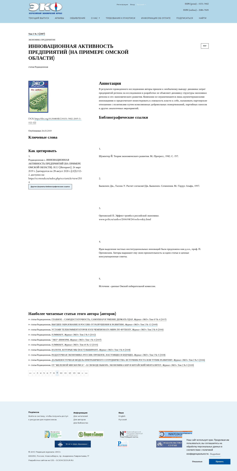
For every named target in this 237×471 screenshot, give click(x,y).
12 (70, 373)
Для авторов (80, 419)
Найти (202, 18)
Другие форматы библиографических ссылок (50, 187)
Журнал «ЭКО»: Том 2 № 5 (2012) (80, 334)
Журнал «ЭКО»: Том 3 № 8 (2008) (114, 349)
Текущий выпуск (39, 18)
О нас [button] (94, 18)
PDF (204, 46)
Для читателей (81, 416)
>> (86, 373)
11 (65, 373)
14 (78, 373)
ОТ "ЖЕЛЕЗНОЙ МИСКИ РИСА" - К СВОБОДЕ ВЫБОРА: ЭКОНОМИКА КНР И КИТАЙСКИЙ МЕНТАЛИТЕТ (107, 365)
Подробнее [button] (215, 454)
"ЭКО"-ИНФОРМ (60, 339)
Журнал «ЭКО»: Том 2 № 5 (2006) (189, 360)
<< (30, 373)
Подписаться (184, 18)
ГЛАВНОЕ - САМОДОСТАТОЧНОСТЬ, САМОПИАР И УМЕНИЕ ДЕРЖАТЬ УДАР (92, 319)
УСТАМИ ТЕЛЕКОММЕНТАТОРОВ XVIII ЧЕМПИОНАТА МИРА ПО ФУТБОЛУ (92, 329)
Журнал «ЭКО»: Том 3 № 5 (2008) (149, 355)
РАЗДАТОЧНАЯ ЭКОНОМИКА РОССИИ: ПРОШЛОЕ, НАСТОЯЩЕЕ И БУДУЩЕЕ (92, 355)
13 (74, 373)
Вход (132, 4)
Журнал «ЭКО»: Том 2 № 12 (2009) (141, 324)
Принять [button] (220, 461)
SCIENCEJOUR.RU (65, 460)
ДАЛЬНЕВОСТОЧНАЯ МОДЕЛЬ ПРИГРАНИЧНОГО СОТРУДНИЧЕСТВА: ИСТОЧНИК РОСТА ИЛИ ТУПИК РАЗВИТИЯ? (112, 360)
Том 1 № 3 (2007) (36, 34)
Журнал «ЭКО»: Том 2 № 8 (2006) (147, 329)
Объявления (77, 18)
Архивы (59, 18)
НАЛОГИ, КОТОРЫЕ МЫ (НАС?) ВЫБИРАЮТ (75, 349)
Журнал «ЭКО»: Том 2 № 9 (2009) (178, 365)
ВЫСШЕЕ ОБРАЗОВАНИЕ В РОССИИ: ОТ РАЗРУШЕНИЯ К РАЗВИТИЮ (88, 324)
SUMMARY (58, 334)
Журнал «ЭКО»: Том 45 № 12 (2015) (81, 344)
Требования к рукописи (120, 18)
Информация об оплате (155, 18)
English (122, 416)
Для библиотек (81, 423)
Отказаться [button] (197, 461)
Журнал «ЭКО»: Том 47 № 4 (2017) (150, 319)
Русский (123, 419)
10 (61, 373)
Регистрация (122, 4)
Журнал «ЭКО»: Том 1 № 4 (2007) (85, 339)
